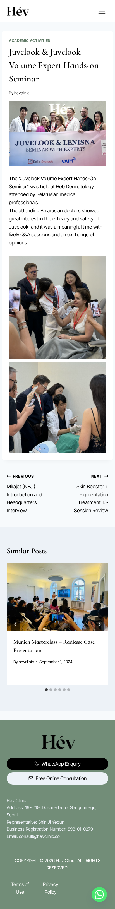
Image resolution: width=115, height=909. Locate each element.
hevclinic (21, 92)
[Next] (99, 624)
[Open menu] (101, 11)
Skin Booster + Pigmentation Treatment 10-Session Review (91, 493)
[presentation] (57, 597)
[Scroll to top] (99, 889)
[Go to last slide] (15, 624)
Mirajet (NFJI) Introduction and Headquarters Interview (24, 493)
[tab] (46, 689)
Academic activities (29, 41)
